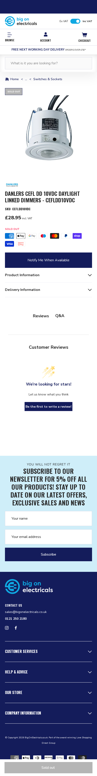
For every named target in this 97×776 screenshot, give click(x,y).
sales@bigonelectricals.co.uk (26, 612)
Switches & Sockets (47, 79)
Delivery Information (22, 289)
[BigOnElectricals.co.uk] (21, 21)
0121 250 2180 (16, 619)
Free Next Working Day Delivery (49, 50)
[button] (48, 131)
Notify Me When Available (48, 260)
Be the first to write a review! (48, 406)
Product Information (22, 275)
